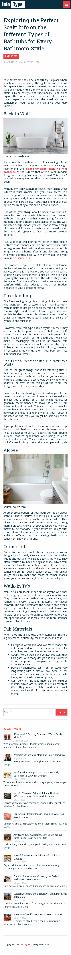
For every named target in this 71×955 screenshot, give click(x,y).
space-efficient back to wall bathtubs (35, 170)
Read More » (29, 747)
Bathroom (11, 56)
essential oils (22, 258)
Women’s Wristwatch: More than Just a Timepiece (39, 754)
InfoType (25, 944)
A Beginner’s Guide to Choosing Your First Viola (38, 914)
